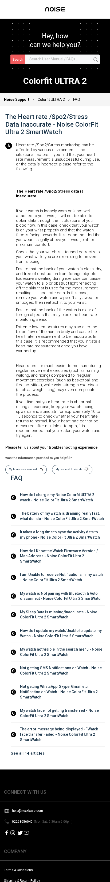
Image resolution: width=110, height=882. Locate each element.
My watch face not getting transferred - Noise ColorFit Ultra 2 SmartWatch (60, 713)
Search (18, 59)
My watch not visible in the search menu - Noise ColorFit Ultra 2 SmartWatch (61, 652)
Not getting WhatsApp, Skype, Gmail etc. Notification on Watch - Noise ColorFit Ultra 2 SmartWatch (59, 691)
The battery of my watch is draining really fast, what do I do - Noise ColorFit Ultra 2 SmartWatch (62, 516)
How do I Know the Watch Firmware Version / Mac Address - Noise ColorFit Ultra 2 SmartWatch (59, 556)
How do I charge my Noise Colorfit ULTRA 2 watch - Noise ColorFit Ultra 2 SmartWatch (57, 497)
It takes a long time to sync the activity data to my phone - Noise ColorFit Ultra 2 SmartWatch (60, 534)
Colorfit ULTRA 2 (51, 99)
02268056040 (42, 821)
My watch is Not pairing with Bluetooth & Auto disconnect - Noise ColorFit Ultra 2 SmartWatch (61, 596)
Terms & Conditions (18, 870)
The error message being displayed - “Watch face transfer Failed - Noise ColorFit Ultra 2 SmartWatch (59, 734)
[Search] (96, 60)
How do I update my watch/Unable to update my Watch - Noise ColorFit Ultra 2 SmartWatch (61, 633)
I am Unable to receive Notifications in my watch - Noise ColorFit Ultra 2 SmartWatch (62, 577)
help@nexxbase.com (27, 811)
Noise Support (17, 99)
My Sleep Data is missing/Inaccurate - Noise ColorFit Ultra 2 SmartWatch (59, 614)
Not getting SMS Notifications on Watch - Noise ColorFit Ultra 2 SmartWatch (61, 670)
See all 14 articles (28, 753)
